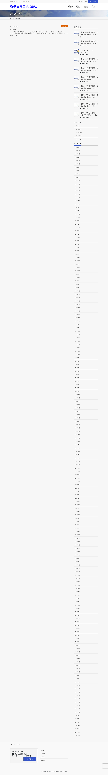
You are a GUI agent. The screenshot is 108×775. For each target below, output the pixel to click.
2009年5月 (77, 618)
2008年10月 (78, 642)
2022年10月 (78, 287)
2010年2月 (77, 588)
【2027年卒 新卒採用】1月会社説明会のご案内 (89, 105)
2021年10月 (78, 327)
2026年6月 (77, 150)
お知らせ (77, 126)
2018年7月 (77, 388)
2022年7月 (77, 297)
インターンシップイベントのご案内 (89, 51)
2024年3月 (77, 234)
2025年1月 (77, 200)
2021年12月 (78, 321)
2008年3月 (77, 665)
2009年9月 (77, 605)
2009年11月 (78, 598)
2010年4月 (77, 581)
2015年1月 (77, 441)
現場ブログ (79, 136)
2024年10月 (78, 210)
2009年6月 (77, 615)
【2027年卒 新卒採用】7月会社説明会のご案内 (89, 42)
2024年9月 (77, 214)
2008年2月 (77, 668)
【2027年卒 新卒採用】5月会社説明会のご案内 (89, 69)
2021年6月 (77, 341)
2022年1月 (77, 317)
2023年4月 (77, 267)
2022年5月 (77, 304)
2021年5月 (77, 344)
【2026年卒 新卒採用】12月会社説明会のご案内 (89, 114)
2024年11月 (78, 207)
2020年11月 (78, 361)
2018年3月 (77, 401)
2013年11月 (78, 458)
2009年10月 (78, 601)
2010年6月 (77, 575)
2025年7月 (77, 184)
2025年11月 (78, 170)
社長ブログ (64, 26)
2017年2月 (77, 418)
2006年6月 (77, 735)
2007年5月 (77, 698)
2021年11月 (78, 324)
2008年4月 (77, 662)
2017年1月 (77, 421)
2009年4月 (77, 622)
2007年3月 (77, 705)
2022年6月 (77, 301)
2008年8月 (77, 648)
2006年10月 (78, 722)
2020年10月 (78, 364)
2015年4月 (77, 434)
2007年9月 (77, 685)
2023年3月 (77, 271)
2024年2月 (77, 237)
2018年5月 (77, 394)
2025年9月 (77, 177)
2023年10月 (78, 251)
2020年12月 (78, 357)
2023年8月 (77, 257)
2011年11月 (78, 525)
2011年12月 (78, 521)
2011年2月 (77, 548)
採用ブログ (79, 132)
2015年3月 (77, 438)
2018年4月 (77, 398)
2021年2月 (77, 351)
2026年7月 (77, 147)
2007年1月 (77, 712)
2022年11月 (78, 284)
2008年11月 (78, 638)
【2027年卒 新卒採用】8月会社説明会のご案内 (89, 33)
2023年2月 (77, 274)
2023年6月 (77, 264)
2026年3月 (77, 160)
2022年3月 (77, 311)
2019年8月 (77, 378)
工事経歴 (43, 753)
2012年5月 (77, 505)
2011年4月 (77, 541)
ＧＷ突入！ (14, 29)
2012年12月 (78, 488)
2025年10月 (78, 174)
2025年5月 (77, 190)
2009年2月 (77, 628)
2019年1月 (77, 384)
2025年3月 (77, 197)
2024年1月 (77, 241)
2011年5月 (77, 538)
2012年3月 (77, 511)
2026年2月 (77, 164)
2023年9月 (77, 254)
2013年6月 (77, 471)
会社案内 (43, 750)
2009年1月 (77, 632)
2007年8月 (77, 688)
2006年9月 (77, 725)
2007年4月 (77, 702)
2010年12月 (78, 555)
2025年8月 (77, 180)
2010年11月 (78, 558)
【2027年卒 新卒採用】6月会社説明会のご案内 (89, 60)
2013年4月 (77, 478)
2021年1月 (77, 354)
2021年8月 (77, 334)
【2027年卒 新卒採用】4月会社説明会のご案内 (89, 78)
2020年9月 (77, 368)
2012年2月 (77, 515)
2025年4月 (77, 194)
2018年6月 (77, 391)
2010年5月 (77, 578)
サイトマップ (73, 1)
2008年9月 (77, 645)
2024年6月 (77, 224)
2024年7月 (77, 221)
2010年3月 (77, 585)
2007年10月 (78, 682)
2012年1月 (77, 518)
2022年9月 (77, 291)
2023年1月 (77, 277)
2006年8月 (77, 729)
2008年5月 (77, 658)
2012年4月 (77, 508)
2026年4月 (77, 157)
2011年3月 (77, 545)
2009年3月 (77, 625)
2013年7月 (77, 468)
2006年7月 (77, 732)
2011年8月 (77, 531)
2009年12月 (78, 595)
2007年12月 (78, 675)
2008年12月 (78, 635)
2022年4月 (77, 307)
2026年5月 (77, 154)
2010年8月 (77, 568)
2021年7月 (77, 337)
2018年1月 (77, 404)
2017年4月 (77, 414)
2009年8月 (77, 608)
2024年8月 (77, 217)
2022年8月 (77, 294)
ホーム (67, 1)
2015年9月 (77, 431)
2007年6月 (77, 695)
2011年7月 (77, 535)
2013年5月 (77, 475)
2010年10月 (78, 561)
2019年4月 (77, 381)
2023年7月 (77, 261)
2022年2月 (77, 314)
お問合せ (93, 1)
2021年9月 (77, 331)
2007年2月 (77, 708)
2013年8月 (77, 464)
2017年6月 (77, 411)
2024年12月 (78, 204)
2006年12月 (78, 715)
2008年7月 (77, 652)
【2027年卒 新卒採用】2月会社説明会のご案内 (89, 96)
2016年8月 (77, 428)
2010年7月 (77, 571)
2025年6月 (77, 187)
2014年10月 (78, 448)
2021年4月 (77, 347)
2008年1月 (77, 672)
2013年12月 (78, 454)
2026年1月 (77, 167)
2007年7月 (77, 692)
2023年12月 (78, 244)
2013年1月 (77, 485)
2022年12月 (78, 281)
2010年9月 (77, 565)
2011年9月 (77, 528)
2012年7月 (77, 501)
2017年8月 (77, 408)
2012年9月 (77, 498)
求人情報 (43, 760)
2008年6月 (77, 655)
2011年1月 (77, 551)
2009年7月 (77, 612)
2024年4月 (77, 231)
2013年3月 (77, 481)
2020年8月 (77, 371)
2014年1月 (77, 451)
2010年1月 (77, 591)
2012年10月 (78, 495)
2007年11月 (78, 678)
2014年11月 (78, 444)
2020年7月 (77, 374)
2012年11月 (78, 491)
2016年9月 (77, 424)
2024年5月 (77, 227)
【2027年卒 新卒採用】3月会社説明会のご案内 (89, 87)
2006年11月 (78, 719)
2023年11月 (78, 247)
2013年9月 (77, 461)
